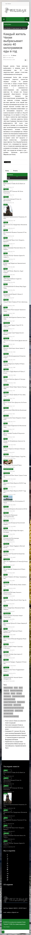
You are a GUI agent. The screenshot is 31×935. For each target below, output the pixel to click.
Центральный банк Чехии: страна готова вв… (15, 476)
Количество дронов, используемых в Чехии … (13, 502)
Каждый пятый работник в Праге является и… (12, 631)
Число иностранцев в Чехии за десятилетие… (12, 199)
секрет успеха (8, 705)
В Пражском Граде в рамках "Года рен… (15, 456)
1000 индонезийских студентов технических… (12, 279)
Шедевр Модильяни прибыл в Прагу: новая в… (14, 364)
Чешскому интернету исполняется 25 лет (15, 509)
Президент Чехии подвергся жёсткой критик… (14, 546)
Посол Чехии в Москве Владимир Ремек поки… (14, 639)
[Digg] (7, 873)
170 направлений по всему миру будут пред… (14, 287)
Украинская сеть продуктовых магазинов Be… (15, 225)
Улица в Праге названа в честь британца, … (15, 302)
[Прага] (15, 895)
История (6, 299)
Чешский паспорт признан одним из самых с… (14, 256)
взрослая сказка (8, 710)
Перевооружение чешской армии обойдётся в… (12, 678)
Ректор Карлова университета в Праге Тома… (14, 570)
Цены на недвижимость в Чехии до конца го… (15, 562)
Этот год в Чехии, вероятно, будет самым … (13, 271)
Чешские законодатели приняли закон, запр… (14, 318)
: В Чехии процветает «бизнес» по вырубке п (15, 28)
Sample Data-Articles (8, 469)
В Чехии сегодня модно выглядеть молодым (13, 531)
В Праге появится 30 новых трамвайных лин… (15, 577)
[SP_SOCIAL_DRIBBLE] (7, 871)
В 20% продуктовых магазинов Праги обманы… (14, 608)
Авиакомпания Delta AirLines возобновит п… (15, 410)
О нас (6, 3)
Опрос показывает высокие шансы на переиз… (14, 248)
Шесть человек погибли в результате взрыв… (14, 434)
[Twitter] (7, 859)
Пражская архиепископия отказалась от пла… (15, 217)
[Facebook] (7, 857)
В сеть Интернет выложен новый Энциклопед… (12, 616)
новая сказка (19, 710)
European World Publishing (11, 716)
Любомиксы (7, 696)
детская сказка (8, 713)
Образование (7, 566)
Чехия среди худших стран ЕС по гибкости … (13, 325)
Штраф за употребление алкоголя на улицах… (14, 441)
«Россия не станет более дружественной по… (15, 341)
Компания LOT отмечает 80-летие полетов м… (13, 192)
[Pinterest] (7, 867)
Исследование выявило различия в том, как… (15, 233)
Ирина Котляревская (16, 690)
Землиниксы (21, 702)
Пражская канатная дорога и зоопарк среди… (14, 380)
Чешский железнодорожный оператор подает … (14, 356)
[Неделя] (15, 10)
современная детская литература (14, 707)
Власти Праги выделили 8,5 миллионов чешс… (14, 426)
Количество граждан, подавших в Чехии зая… (14, 662)
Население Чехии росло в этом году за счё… (14, 600)
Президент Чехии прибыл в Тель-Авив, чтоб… (14, 395)
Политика (6, 245)
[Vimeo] (7, 878)
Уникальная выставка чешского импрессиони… (12, 593)
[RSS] (7, 855)
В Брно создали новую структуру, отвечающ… (13, 647)
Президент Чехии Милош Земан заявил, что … (14, 585)
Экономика (6, 276)
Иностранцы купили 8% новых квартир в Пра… (15, 624)
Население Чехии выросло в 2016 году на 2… (14, 483)
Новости (6, 189)
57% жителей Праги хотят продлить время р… (13, 240)
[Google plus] (7, 861)
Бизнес (5, 222)
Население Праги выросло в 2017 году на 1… (14, 491)
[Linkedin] (7, 865)
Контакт (9, 3)
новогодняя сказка (9, 699)
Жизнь (5, 181)
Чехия (5, 253)
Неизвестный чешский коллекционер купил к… (14, 554)
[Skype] (7, 875)
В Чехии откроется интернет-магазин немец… (14, 449)
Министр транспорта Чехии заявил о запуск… (14, 349)
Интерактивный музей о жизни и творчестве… (13, 295)
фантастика (17, 705)
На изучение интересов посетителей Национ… (14, 523)
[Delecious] (7, 880)
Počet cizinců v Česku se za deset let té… (14, 184)
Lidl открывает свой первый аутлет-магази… (13, 333)
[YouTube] (7, 863)
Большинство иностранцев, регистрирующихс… (11, 539)
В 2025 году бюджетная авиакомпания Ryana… (14, 264)
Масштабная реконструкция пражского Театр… (14, 310)
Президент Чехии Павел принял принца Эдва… (14, 387)
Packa (13, 154)
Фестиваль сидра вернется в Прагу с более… (14, 372)
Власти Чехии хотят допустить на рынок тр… (15, 403)
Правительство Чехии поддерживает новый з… (13, 670)
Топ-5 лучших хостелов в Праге (12, 465)
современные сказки (18, 696)
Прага (5, 204)
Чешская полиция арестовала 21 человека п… (12, 655)
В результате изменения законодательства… (10, 515)
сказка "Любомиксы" (10, 702)
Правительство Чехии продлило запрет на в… (14, 418)
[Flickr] (7, 869)
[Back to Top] (3, 932)
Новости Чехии (8, 687)
